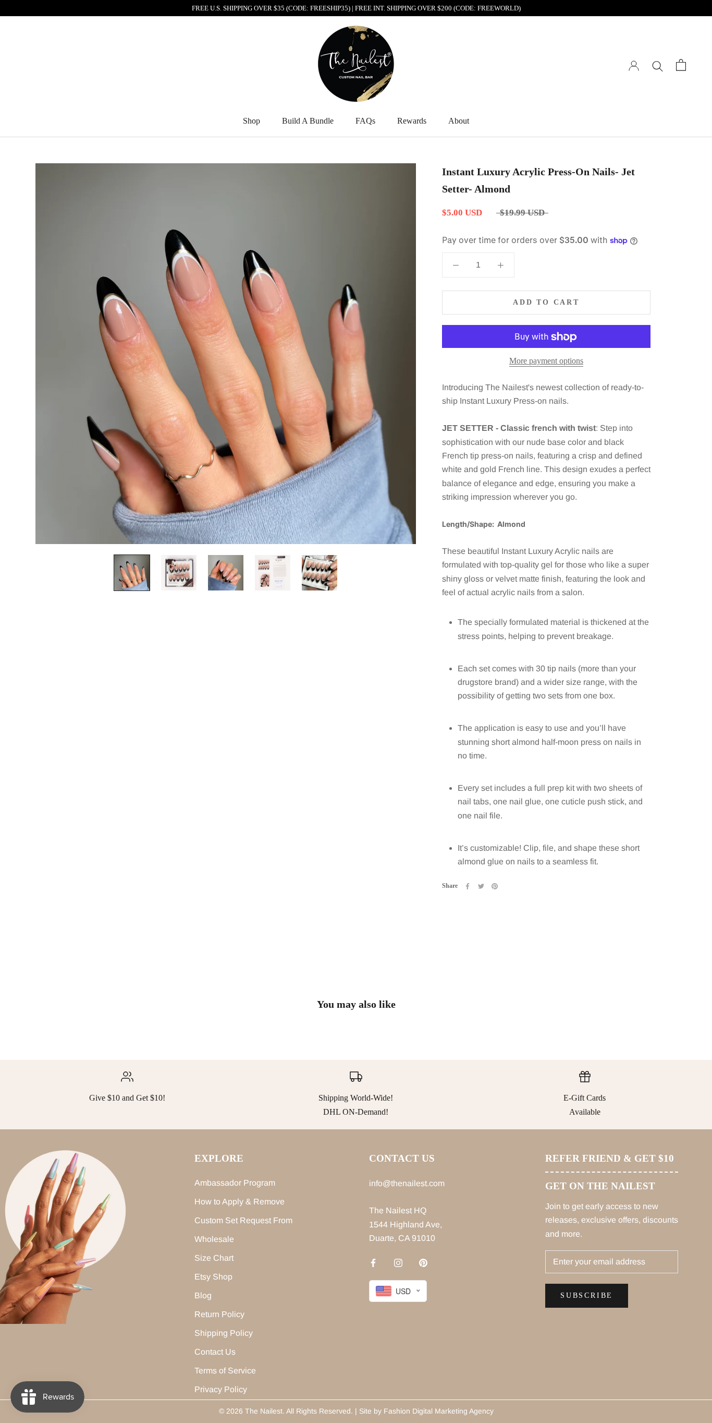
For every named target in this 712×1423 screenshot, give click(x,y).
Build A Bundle (308, 120)
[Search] (657, 64)
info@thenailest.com (407, 1183)
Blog (203, 1295)
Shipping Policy (223, 1333)
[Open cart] (681, 65)
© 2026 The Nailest (251, 1411)
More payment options (546, 361)
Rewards (411, 120)
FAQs (365, 120)
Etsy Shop (213, 1276)
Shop (251, 120)
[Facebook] (467, 886)
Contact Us (215, 1351)
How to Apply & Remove (239, 1201)
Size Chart (214, 1257)
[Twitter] (481, 886)
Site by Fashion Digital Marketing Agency (426, 1411)
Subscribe (586, 1295)
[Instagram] (398, 1263)
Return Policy (219, 1314)
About (458, 120)
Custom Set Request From (243, 1220)
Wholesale (214, 1239)
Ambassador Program (234, 1182)
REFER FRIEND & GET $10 (609, 1158)
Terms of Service (225, 1370)
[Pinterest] (495, 886)
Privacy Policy (220, 1389)
